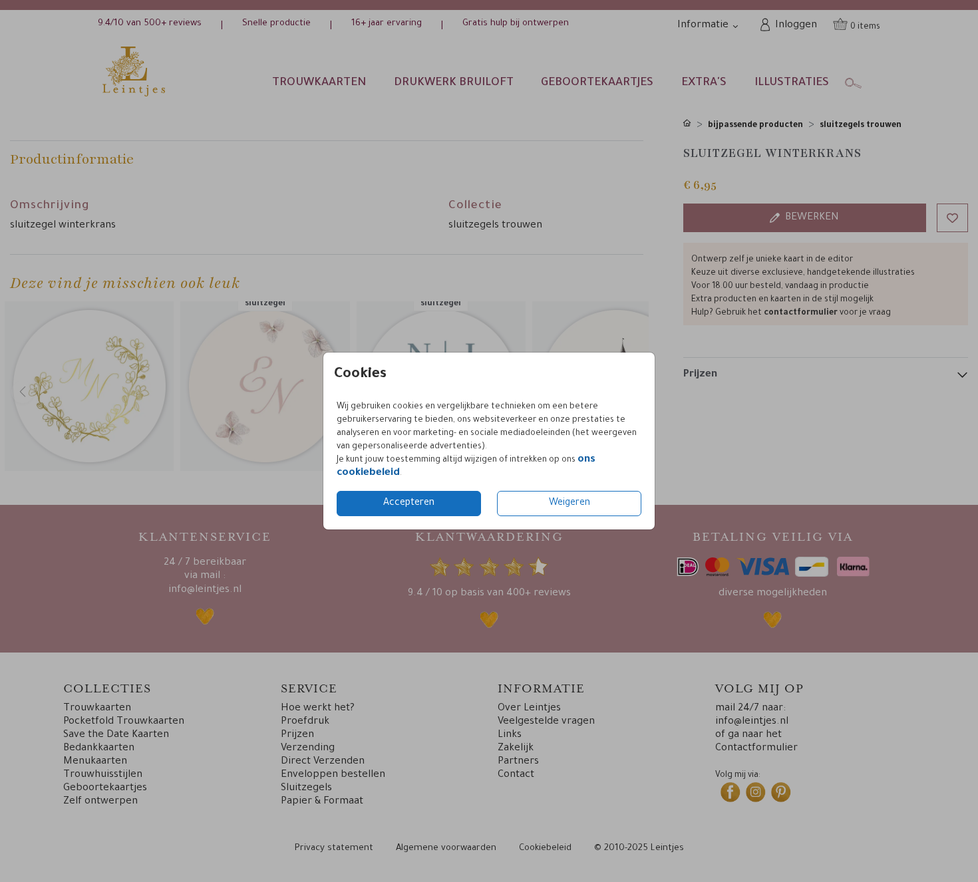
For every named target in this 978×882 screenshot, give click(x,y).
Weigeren (569, 503)
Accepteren (408, 503)
